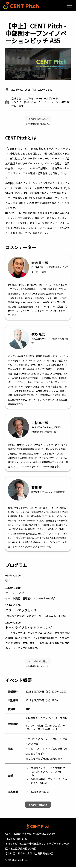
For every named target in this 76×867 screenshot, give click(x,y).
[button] (69, 5)
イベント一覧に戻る (38, 804)
